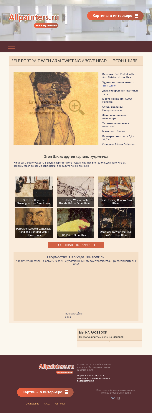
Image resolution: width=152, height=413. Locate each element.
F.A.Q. (47, 403)
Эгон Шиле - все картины (76, 245)
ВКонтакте (113, 398)
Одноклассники (119, 398)
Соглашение (32, 403)
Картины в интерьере (112, 15)
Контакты (60, 403)
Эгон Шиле (109, 85)
